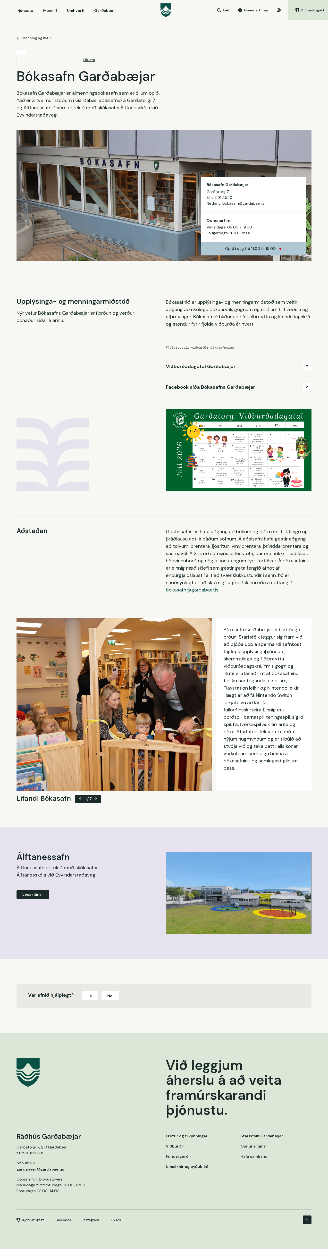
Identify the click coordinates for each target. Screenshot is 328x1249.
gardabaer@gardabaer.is (40, 1169)
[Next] (95, 799)
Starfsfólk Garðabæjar (262, 1136)
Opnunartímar (254, 1146)
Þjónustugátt (33, 1220)
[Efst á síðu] (307, 1219)
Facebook (63, 1220)
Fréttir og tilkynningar (187, 1136)
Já (89, 995)
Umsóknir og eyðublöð (187, 1166)
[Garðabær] (165, 10)
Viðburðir (175, 1146)
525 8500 (26, 1162)
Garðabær (104, 10)
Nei (110, 995)
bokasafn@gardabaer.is (243, 203)
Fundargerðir (178, 1156)
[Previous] (81, 799)
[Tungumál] (279, 10)
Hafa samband (254, 1156)
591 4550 (223, 197)
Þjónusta (25, 10)
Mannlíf (50, 10)
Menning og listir (36, 38)
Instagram (91, 1220)
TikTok (116, 1220)
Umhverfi (75, 10)
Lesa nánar (32, 894)
